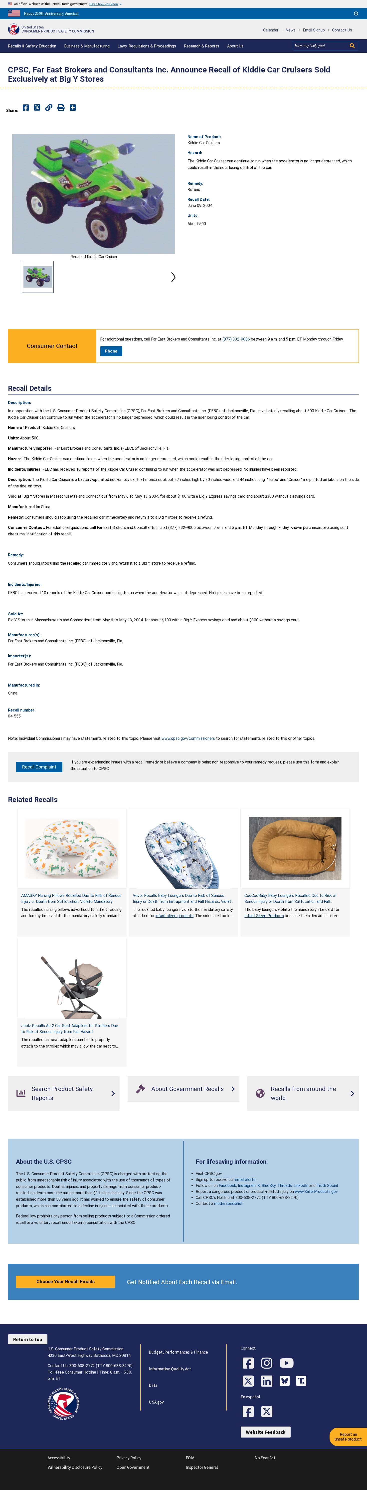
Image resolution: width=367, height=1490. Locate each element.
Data (153, 1385)
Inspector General (202, 1467)
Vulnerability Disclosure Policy (75, 1467)
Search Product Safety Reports (62, 1094)
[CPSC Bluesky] (286, 1382)
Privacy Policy (129, 1458)
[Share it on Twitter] (37, 107)
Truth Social (327, 1185)
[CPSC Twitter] (250, 1382)
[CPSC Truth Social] (302, 1382)
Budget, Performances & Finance (178, 1352)
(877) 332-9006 (236, 339)
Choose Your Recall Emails (65, 1281)
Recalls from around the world (303, 1094)
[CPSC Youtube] (288, 1364)
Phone (111, 351)
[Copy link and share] (49, 107)
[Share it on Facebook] (25, 107)
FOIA (190, 1458)
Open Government (133, 1467)
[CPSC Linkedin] (268, 1382)
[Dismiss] (356, 13)
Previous (14, 277)
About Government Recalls (187, 1089)
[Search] (353, 45)
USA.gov (156, 1402)
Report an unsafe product (348, 1436)
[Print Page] (61, 107)
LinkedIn (301, 1185)
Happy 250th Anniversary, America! (51, 13)
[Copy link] (72, 107)
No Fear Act (265, 1458)
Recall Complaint (39, 766)
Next (174, 277)
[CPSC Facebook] (250, 1364)
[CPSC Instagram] (268, 1364)
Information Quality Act (170, 1369)
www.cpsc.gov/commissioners (188, 738)
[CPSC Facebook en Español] (250, 1412)
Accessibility (59, 1458)
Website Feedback (265, 1432)
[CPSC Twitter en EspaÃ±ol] (268, 1412)
